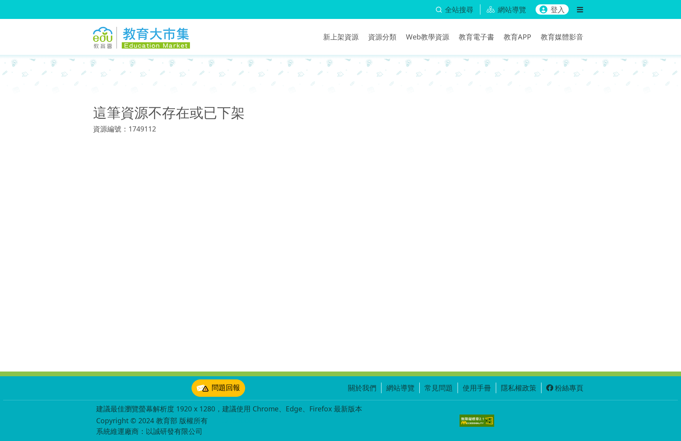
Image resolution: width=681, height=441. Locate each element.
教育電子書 (476, 36)
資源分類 (382, 36)
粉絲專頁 (569, 387)
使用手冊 (477, 387)
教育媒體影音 (562, 36)
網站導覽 (400, 387)
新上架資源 (341, 36)
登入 (558, 9)
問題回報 (226, 387)
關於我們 (362, 387)
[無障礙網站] (477, 421)
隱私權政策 (518, 387)
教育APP (517, 36)
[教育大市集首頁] (141, 35)
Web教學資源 (427, 36)
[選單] (580, 9)
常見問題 (438, 387)
